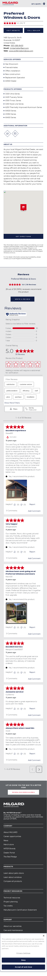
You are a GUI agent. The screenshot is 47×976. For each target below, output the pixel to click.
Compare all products (13, 881)
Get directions (23, 236)
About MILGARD (10, 832)
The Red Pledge (10, 857)
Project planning (11, 902)
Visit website (13, 30)
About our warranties (13, 926)
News (6, 840)
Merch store (9, 844)
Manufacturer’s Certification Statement (20, 910)
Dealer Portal (9, 853)
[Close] (43, 935)
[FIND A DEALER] (44, 4)
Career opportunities (12, 836)
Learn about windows (13, 877)
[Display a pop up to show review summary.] (24, 23)
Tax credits (8, 906)
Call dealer (33, 30)
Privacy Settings (23, 953)
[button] (23, 208)
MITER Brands (9, 849)
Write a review (22, 299)
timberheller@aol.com (19, 48)
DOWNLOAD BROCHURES (23, 792)
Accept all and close (23, 967)
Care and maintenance (13, 930)
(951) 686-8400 (17, 46)
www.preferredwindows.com (21, 51)
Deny (23, 960)
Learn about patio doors (14, 873)
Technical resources (12, 898)
